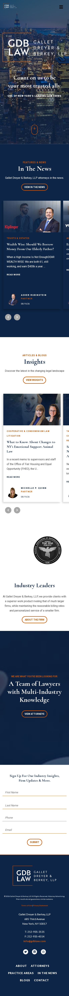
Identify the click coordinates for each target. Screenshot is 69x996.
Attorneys (40, 965)
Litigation (13, 436)
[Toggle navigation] (61, 7)
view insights (34, 380)
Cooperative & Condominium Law (28, 431)
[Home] (11, 7)
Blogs (25, 980)
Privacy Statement (40, 905)
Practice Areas (21, 973)
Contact (41, 980)
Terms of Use (26, 905)
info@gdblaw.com (34, 941)
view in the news (34, 187)
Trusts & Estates (18, 238)
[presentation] (8, 317)
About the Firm (34, 619)
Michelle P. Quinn (34, 488)
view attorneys (34, 714)
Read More (13, 275)
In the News (47, 973)
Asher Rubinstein (34, 295)
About (21, 965)
